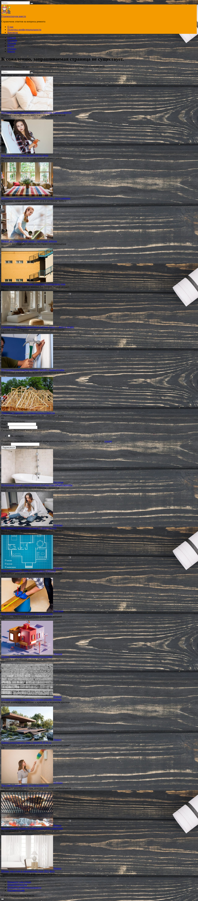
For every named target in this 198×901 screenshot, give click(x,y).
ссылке (108, 441)
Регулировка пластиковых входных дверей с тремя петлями (32, 370)
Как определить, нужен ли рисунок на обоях (24, 155)
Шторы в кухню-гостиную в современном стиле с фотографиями (35, 198)
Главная (11, 37)
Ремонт (11, 51)
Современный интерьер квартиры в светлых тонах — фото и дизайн (37, 327)
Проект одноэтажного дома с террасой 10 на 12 (26, 742)
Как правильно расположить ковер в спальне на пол (28, 528)
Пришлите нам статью (19, 882)
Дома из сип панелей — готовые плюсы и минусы (28, 412)
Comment (6, 444)
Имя (4, 424)
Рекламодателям (16, 890)
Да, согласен (17, 436)
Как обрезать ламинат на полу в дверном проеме (27, 613)
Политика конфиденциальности (24, 29)
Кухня (10, 46)
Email (5, 427)
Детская (11, 43)
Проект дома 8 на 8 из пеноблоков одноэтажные (26, 656)
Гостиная (12, 40)
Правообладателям (17, 884)
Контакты (12, 32)
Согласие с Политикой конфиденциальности (25, 430)
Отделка (11, 48)
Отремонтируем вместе (13, 16)
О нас (10, 26)
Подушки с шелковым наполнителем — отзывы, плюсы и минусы (36, 112)
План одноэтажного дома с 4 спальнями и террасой (28, 570)
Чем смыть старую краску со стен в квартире (25, 785)
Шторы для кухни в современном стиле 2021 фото (28, 871)
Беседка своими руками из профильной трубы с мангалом (32, 828)
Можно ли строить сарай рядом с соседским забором (29, 241)
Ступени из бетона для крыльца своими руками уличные (31, 699)
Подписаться (8, 447)
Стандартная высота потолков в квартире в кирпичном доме (33, 284)
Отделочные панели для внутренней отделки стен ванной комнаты (36, 485)
